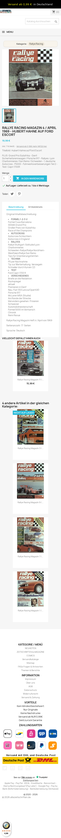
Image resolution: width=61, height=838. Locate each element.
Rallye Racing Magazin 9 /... (30, 502)
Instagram (28, 768)
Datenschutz (30, 690)
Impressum (30, 679)
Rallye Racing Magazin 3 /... (30, 448)
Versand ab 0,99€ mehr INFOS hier (31, 146)
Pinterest (19, 194)
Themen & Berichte (30, 670)
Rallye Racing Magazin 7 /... (30, 556)
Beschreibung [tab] (16, 207)
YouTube (12, 768)
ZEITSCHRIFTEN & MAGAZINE (30, 652)
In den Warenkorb (30, 178)
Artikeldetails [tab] (35, 207)
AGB (31, 686)
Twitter (4, 768)
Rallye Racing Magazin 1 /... (30, 610)
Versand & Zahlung (30, 697)
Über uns (30, 682)
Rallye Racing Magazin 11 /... (30, 379)
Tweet (12, 194)
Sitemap (30, 663)
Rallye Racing (36, 43)
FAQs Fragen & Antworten (30, 666)
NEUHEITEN (30, 648)
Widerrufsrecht (30, 693)
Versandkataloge (30, 659)
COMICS (31, 655)
